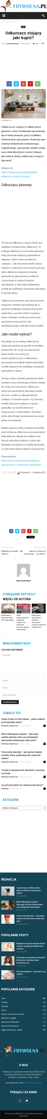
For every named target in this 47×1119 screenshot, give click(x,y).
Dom (23, 27)
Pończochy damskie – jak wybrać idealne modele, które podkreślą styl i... (30, 918)
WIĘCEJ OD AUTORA (17, 599)
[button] (43, 15)
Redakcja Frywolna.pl (9, 726)
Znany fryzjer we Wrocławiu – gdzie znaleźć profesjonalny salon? (29, 890)
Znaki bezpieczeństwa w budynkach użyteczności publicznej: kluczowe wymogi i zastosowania (23, 622)
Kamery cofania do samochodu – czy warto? (35, 552)
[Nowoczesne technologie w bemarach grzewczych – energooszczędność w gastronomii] (39, 608)
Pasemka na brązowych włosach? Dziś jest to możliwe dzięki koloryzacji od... (30, 960)
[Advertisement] (23, 63)
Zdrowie (4, 1006)
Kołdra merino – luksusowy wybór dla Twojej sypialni (7, 618)
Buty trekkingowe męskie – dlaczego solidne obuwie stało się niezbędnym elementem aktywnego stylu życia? (19, 737)
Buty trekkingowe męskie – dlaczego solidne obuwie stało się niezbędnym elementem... (29, 904)
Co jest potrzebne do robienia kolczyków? (22, 785)
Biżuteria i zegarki (8, 1018)
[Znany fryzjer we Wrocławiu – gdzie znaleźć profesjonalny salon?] (7, 891)
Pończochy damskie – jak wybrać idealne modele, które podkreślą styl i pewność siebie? (21, 755)
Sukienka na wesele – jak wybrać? (12, 552)
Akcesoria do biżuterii (10, 1022)
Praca (3, 1010)
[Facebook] (20, 1100)
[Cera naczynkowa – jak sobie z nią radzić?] (7, 974)
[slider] (9, 472)
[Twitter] (26, 1100)
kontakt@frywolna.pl (33, 1082)
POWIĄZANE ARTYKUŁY (19, 594)
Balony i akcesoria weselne (12, 1014)
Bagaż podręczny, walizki (11, 1030)
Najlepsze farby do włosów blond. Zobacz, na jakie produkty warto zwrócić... (30, 946)
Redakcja (5, 788)
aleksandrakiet (13, 44)
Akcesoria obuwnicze (10, 1026)
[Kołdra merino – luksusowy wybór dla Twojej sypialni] (8, 608)
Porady (4, 1002)
